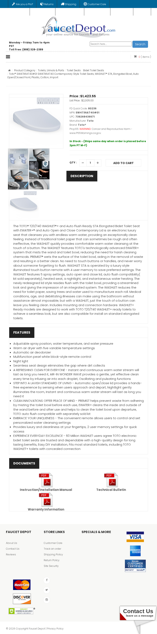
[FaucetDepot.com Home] (78, 26)
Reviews (11, 554)
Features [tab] (21, 332)
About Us (11, 543)
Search (140, 44)
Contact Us (12, 548)
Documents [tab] (24, 463)
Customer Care (53, 543)
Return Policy (51, 560)
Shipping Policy (53, 554)
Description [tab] (82, 176)
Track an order (52, 548)
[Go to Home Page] (9, 70)
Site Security (51, 566)
